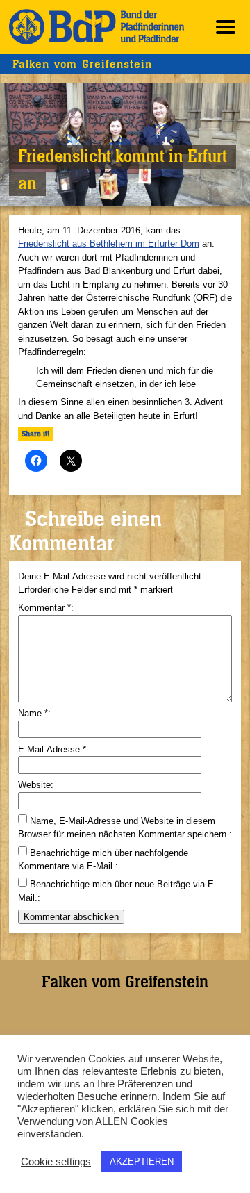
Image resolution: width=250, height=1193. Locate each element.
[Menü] (225, 26)
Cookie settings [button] (56, 1161)
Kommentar (44, 607)
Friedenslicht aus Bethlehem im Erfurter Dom (108, 243)
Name (33, 713)
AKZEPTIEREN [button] (142, 1161)
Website (34, 785)
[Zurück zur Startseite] (96, 27)
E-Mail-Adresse (52, 749)
